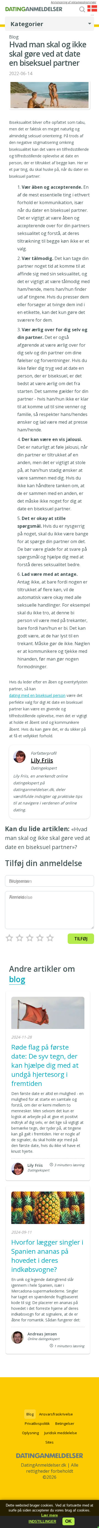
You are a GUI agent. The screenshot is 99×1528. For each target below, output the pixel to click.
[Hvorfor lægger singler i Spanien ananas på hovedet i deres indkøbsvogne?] (47, 1208)
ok (68, 1521)
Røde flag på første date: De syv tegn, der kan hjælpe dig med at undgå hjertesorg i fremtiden (45, 1065)
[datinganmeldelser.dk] (34, 10)
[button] (42, 1521)
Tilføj (80, 939)
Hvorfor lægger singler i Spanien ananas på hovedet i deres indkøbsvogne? (47, 1255)
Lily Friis (42, 760)
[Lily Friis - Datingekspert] (19, 757)
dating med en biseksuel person (37, 695)
